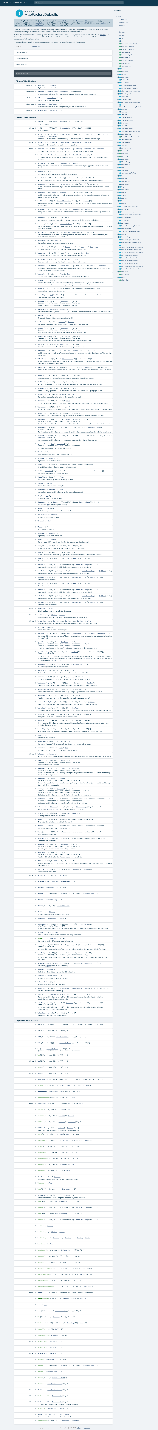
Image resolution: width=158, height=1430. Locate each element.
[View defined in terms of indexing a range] (120, 120)
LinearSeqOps (126, 162)
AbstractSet (125, 63)
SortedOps (125, 220)
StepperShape (126, 237)
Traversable (57, 1396)
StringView (125, 274)
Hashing (124, 112)
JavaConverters (127, 148)
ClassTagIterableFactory (130, 91)
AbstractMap (125, 52)
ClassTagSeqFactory (128, 94)
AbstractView (126, 66)
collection (32, 11)
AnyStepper (125, 69)
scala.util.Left (88, 658)
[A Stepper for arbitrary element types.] (120, 69)
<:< (62, 893)
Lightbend (87, 1428)
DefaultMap (125, 96)
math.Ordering (73, 558)
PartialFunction (58, 155)
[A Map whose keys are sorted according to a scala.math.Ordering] (120, 209)
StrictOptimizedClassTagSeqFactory (131, 247)
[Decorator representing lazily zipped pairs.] (120, 151)
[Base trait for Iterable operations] (120, 143)
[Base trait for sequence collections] (120, 187)
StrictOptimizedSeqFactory (131, 258)
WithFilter (125, 280)
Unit (68, 401)
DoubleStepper (126, 99)
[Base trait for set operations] (120, 204)
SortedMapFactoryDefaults (131, 215)
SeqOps (123, 195)
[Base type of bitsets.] (120, 74)
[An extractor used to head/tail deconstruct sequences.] (120, 38)
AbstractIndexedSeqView (130, 44)
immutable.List (52, 887)
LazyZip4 (124, 156)
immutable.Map (72, 419)
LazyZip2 (124, 151)
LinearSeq (125, 159)
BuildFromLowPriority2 (129, 88)
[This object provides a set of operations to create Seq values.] (118, 187)
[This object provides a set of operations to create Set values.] (118, 201)
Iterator (124, 145)
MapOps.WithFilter (79, 988)
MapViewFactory (127, 181)
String (81, 134)
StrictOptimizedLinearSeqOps (132, 252)
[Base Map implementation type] (120, 176)
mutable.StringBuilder (61, 134)
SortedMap (125, 209)
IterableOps (125, 142)
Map (122, 167)
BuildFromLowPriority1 (129, 85)
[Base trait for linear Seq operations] (120, 162)
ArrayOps (124, 71)
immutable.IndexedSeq (60, 881)
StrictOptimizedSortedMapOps (132, 266)
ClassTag (75, 869)
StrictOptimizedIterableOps (131, 249)
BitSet (123, 74)
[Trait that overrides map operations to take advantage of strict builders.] (120, 255)
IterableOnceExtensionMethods (132, 137)
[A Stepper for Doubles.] (120, 99)
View (122, 277)
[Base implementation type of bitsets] (120, 77)
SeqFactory (125, 190)
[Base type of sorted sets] (120, 223)
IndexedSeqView (127, 120)
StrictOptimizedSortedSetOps (132, 269)
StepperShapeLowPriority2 (131, 242)
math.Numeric (76, 664)
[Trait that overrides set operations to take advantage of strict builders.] (120, 263)
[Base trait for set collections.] (120, 201)
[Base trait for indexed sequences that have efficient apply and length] (120, 115)
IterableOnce (126, 134)
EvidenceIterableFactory (130, 102)
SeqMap (123, 192)
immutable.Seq (51, 900)
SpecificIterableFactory (130, 231)
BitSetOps (125, 77)
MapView (124, 178)
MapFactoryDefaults (128, 173)
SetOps (123, 203)
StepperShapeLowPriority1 (131, 240)
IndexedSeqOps (126, 117)
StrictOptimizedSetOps (129, 263)
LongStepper (125, 165)
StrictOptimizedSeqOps (129, 260)
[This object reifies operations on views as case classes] (118, 277)
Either (74, 652)
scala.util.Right (57, 660)
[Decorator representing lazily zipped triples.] (120, 154)
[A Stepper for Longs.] (120, 165)
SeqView (124, 198)
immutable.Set (63, 906)
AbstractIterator (127, 49)
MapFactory (125, 170)
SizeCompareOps (52, 754)
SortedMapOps (126, 217)
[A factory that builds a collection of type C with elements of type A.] (120, 109)
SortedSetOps (126, 228)
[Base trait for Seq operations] (120, 195)
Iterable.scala (35, 46)
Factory (124, 109)
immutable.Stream (54, 1384)
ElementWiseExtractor (59, 309)
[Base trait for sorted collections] (120, 220)
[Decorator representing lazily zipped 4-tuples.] (120, 156)
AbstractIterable (127, 46)
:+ (122, 41)
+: (122, 38)
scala (26, 11)
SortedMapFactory (127, 212)
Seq (122, 187)
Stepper (124, 234)
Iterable (124, 126)
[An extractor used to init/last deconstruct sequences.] (120, 41)
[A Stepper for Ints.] (120, 123)
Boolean (58, 240)
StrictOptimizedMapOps (129, 255)
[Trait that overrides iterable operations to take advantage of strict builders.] (120, 250)
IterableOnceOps (127, 139)
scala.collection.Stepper (53, 809)
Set (122, 201)
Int (82, 247)
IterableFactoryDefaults (130, 131)
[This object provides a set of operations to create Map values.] (118, 168)
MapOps (123, 176)
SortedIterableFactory (129, 206)
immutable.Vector (54, 918)
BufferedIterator (127, 80)
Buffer (62, 875)
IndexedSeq (125, 114)
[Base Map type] (120, 168)
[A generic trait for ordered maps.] (120, 193)
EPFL (78, 1428)
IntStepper (125, 123)
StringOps (125, 272)
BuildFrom (125, 83)
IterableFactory (127, 128)
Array (67, 247)
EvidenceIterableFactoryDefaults (130, 107)
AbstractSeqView (127, 60)
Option (53, 85)
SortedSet (125, 223)
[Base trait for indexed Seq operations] (120, 117)
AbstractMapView (127, 55)
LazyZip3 (124, 153)
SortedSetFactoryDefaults (131, 226)
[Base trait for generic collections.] (120, 126)
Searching (125, 184)
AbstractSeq (125, 57)
